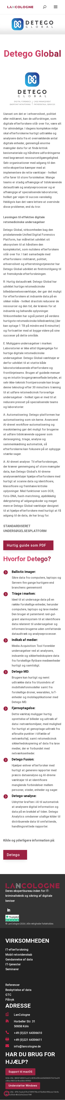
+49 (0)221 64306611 (28, 1039)
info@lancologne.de (27, 1046)
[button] (6, 1093)
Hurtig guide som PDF (26, 545)
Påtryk (9, 999)
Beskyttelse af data (18, 990)
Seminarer (12, 969)
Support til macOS (20, 1071)
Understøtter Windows (22, 1085)
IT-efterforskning (16, 949)
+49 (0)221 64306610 (28, 1033)
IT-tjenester (13, 964)
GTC (8, 994)
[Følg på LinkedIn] (8, 910)
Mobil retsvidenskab (18, 954)
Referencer (12, 985)
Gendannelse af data (19, 959)
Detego (13, 855)
